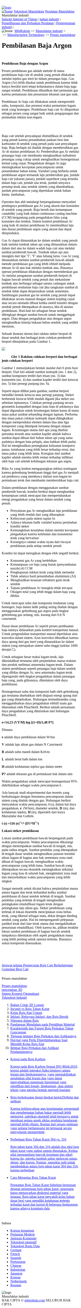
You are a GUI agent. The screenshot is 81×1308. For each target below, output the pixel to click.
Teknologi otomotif (23, 1242)
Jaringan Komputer (23, 1238)
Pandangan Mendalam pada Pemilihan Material (42, 1024)
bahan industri (49, 19)
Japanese (16, 1273)
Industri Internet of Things (19, 19)
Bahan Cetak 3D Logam (27, 1005)
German (15, 1250)
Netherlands (18, 1281)
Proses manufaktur (62, 35)
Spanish (15, 1258)
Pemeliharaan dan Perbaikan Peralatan (28, 23)
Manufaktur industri (49, 31)
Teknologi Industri (14, 997)
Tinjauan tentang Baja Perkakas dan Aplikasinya (43, 1036)
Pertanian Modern (22, 1234)
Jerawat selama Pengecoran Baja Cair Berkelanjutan (37, 965)
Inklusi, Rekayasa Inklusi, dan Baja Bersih (39, 1016)
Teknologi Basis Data (25, 1246)
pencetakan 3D (12, 990)
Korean (15, 1277)
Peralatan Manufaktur (60, 11)
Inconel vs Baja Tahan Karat (29, 1009)
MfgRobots (22, 31)
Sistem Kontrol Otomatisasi (20, 993)
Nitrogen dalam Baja (24, 1020)
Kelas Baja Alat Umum (26, 1013)
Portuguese (17, 1262)
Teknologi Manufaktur (29, 11)
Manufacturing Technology (25, 35)
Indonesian (17, 1269)
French (15, 1254)
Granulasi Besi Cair (15, 969)
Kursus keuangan (22, 1230)
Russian (15, 1285)
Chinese (15, 1265)
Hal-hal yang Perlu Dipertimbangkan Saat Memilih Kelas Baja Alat (38, 1042)
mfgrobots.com (34, 1300)
